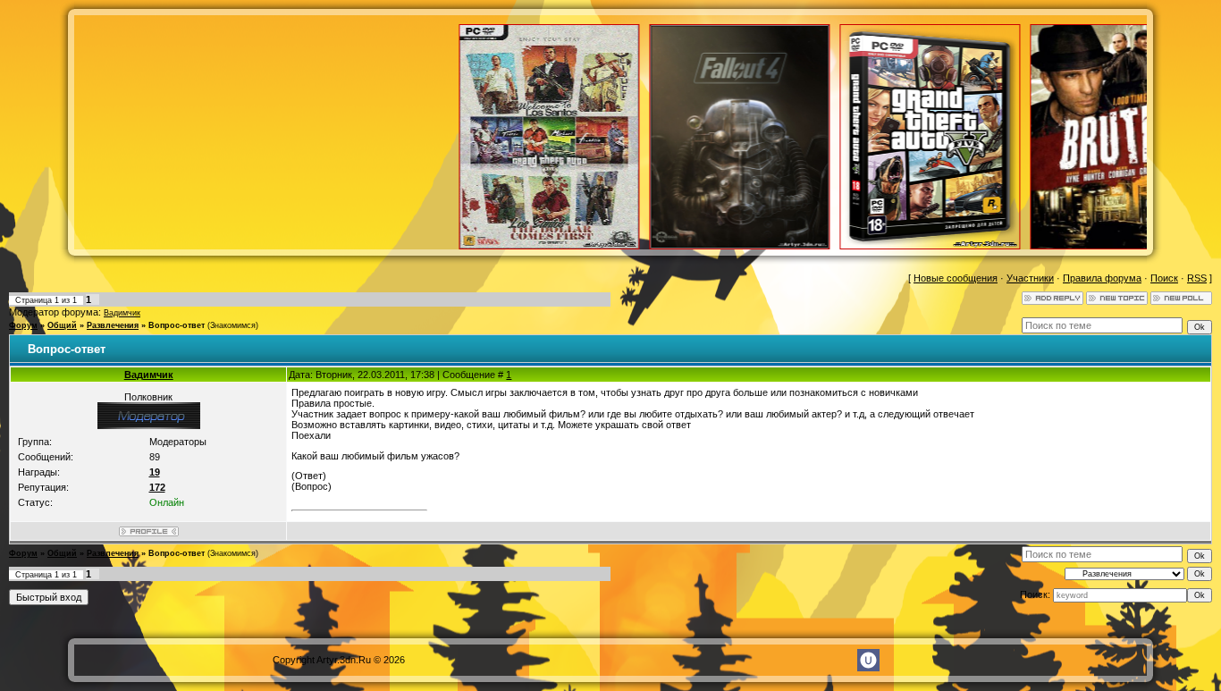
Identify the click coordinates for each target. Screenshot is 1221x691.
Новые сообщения (956, 278)
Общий (62, 325)
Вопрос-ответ (176, 325)
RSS (1197, 278)
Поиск (1164, 278)
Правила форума (1102, 278)
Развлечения (113, 325)
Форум (23, 325)
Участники (1030, 278)
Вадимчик (122, 312)
